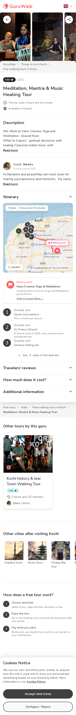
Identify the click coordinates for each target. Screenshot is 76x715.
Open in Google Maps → (30, 298)
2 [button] (18, 230)
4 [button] (26, 229)
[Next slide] (67, 40)
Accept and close (38, 694)
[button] (57, 250)
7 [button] (27, 235)
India (24, 407)
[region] (38, 238)
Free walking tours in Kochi (20, 69)
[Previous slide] (9, 40)
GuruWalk (9, 64)
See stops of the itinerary (41, 355)
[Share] (69, 19)
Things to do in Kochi (34, 64)
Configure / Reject (38, 707)
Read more (10, 150)
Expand (16, 267)
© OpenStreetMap (59, 268)
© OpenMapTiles (39, 268)
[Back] (7, 19)
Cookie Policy (36, 682)
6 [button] (31, 230)
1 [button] (31, 236)
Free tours (9, 407)
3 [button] (27, 224)
